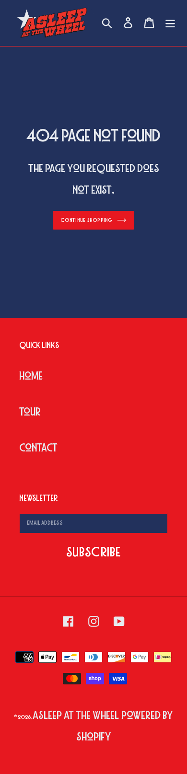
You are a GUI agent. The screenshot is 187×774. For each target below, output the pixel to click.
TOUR (30, 411)
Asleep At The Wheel (76, 715)
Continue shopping (86, 220)
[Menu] (170, 23)
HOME (31, 376)
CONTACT (38, 447)
